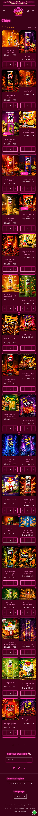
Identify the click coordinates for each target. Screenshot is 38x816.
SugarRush (11, 805)
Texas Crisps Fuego (27, 644)
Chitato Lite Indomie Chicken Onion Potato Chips (28, 252)
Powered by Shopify (19, 805)
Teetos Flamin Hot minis (10, 260)
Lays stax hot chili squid (10, 179)
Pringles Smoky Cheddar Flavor (27, 603)
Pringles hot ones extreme (10, 380)
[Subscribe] (29, 759)
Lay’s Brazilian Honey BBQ (28, 684)
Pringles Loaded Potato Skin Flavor (27, 531)
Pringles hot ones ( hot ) (10, 96)
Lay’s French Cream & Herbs (10, 500)
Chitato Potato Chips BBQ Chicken (10, 415)
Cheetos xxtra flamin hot (28, 215)
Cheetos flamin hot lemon (10, 529)
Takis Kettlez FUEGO (28, 420)
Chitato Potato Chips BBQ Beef (28, 374)
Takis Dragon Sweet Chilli (27, 719)
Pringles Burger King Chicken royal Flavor (10, 295)
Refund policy (30, 805)
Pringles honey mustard (10, 219)
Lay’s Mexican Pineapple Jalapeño (10, 643)
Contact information (20, 811)
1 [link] (13, 744)
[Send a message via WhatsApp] (34, 812)
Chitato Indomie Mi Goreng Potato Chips (28, 131)
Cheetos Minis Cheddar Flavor (10, 51)
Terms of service (19, 808)
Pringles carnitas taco (10, 140)
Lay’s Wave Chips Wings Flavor (28, 572)
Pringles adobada (28, 179)
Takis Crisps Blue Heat (10, 460)
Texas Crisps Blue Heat (28, 460)
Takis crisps (27, 56)
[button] (4, 11)
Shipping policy (30, 808)
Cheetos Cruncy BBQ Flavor (10, 339)
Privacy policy (9, 808)
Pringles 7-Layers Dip (28, 300)
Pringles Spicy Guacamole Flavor (10, 603)
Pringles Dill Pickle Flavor (10, 683)
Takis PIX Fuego (27, 334)
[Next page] (24, 744)
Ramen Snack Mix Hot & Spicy (10, 723)
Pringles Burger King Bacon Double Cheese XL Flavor (28, 500)
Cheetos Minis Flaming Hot (28, 90)
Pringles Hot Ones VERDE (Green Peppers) (10, 573)
